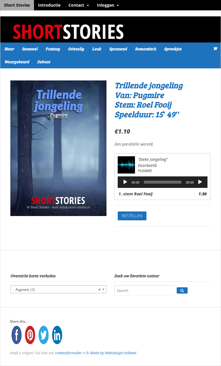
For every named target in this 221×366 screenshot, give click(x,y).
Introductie (49, 5)
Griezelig (76, 48)
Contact (76, 5)
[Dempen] (200, 182)
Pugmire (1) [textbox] (56, 289)
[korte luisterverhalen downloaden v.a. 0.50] (67, 38)
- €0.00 (215, 49)
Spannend (118, 48)
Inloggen (105, 5)
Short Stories (17, 5)
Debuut (43, 61)
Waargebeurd (16, 61)
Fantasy (52, 48)
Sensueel (29, 48)
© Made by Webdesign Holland (111, 352)
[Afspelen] (125, 182)
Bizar (9, 48)
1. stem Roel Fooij (136, 194)
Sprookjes (172, 48)
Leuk (96, 48)
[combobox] (58, 289)
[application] (162, 182)
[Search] (182, 290)
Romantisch (145, 48)
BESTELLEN (132, 215)
